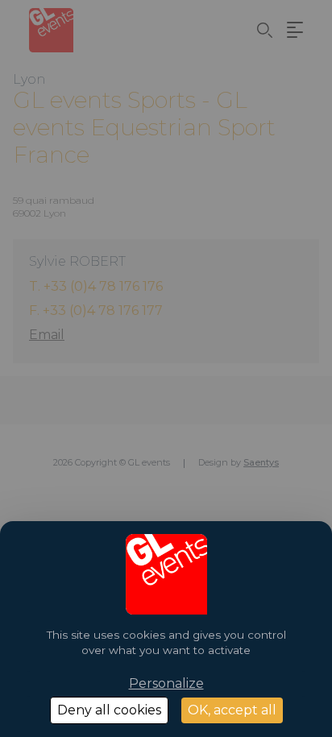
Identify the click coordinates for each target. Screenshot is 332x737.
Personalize (166, 683)
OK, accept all (232, 710)
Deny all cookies (109, 710)
